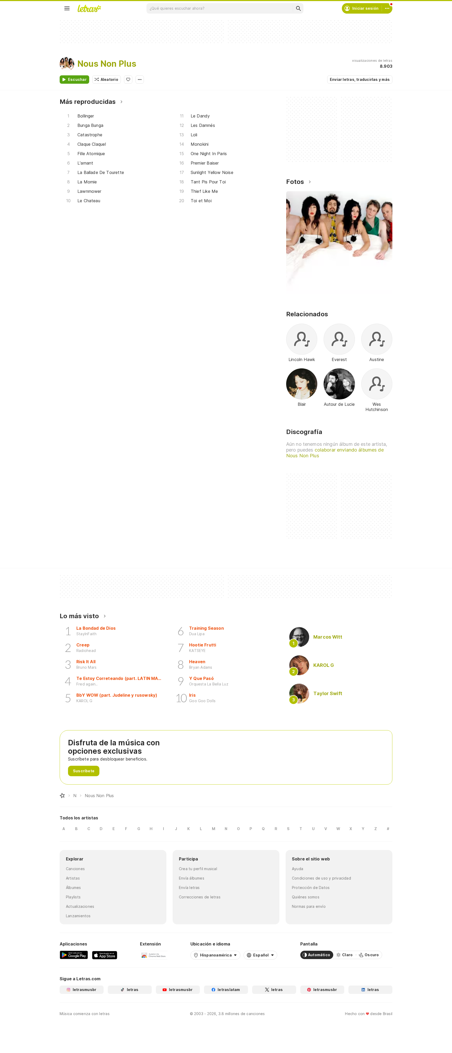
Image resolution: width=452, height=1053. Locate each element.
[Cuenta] (387, 8)
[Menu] (67, 8)
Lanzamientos (78, 916)
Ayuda (297, 868)
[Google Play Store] (74, 955)
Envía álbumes (191, 878)
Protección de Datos (311, 887)
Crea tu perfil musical (198, 868)
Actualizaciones (80, 906)
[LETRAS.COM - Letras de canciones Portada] (89, 8)
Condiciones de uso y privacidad (321, 878)
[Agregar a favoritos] (128, 79)
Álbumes (73, 887)
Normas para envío (309, 906)
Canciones (75, 868)
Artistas (73, 878)
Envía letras (189, 887)
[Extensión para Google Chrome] (153, 955)
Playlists (73, 897)
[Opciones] (139, 79)
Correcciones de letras (200, 897)
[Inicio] (62, 795)
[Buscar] (298, 8)
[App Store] (104, 955)
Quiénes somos (305, 897)
